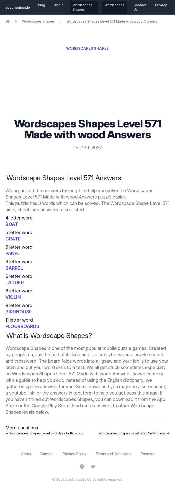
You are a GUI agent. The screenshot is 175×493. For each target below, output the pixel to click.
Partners (147, 454)
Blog (41, 5)
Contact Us (140, 7)
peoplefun (22, 354)
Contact (47, 454)
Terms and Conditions (113, 454)
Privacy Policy (74, 454)
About (59, 5)
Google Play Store (51, 405)
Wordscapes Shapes (83, 7)
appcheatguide (17, 7)
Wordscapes (114, 5)
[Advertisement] (87, 84)
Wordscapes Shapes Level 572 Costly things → (134, 433)
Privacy (161, 5)
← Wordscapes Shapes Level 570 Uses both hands (44, 433)
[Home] (7, 21)
